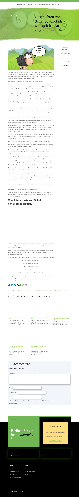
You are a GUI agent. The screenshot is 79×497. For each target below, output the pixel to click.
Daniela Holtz (64, 47)
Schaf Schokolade (66, 58)
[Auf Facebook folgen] (11, 424)
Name (10, 387)
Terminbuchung (21, 4)
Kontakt (60, 4)
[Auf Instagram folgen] (15, 424)
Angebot (30, 4)
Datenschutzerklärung (14, 471)
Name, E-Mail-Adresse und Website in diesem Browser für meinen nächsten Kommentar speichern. (32, 400)
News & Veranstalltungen (30, 471)
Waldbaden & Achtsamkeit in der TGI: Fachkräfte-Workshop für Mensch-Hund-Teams (61, 318)
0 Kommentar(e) (65, 61)
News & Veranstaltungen (44, 4)
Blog (36, 4)
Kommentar (12, 373)
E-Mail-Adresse (13, 392)
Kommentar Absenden (13, 403)
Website (10, 397)
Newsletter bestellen (55, 440)
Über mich (54, 4)
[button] (9, 285)
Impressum (12, 467)
